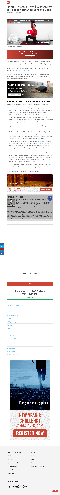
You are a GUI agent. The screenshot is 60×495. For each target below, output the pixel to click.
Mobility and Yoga (20, 12)
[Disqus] (30, 249)
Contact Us (34, 456)
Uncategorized (11, 351)
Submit (30, 283)
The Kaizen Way (27, 218)
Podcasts (9, 328)
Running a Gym (11, 335)
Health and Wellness (12, 312)
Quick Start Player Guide (14, 463)
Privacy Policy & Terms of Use (39, 466)
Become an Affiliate (13, 466)
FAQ (32, 459)
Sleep (8, 341)
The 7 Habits (11, 459)
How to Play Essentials (13, 315)
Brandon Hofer (11, 12)
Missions (9, 318)
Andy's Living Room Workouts (15, 305)
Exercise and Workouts (13, 308)
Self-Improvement (12, 338)
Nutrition (9, 325)
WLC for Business (12, 470)
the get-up (40, 141)
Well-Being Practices (12, 354)
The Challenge (11, 456)
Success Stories (11, 348)
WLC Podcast (11, 473)
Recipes (9, 331)
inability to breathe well (22, 70)
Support (33, 463)
